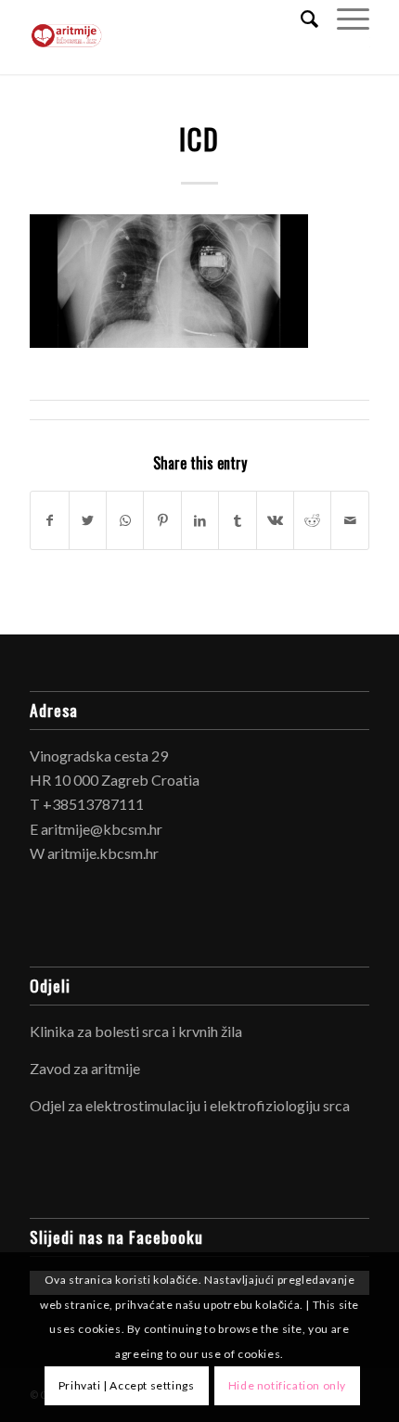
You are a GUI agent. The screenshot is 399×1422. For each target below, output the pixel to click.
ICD (199, 139)
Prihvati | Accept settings (126, 1385)
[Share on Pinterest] (162, 520)
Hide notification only (287, 1385)
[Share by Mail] (349, 520)
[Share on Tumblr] (237, 520)
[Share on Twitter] (88, 520)
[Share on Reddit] (312, 520)
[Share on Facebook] (49, 520)
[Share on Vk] (275, 520)
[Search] (300, 18)
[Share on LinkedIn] (200, 520)
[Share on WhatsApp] (125, 520)
